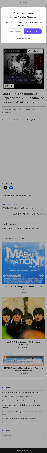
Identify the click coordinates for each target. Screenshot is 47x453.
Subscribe (32, 31)
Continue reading (23, 38)
